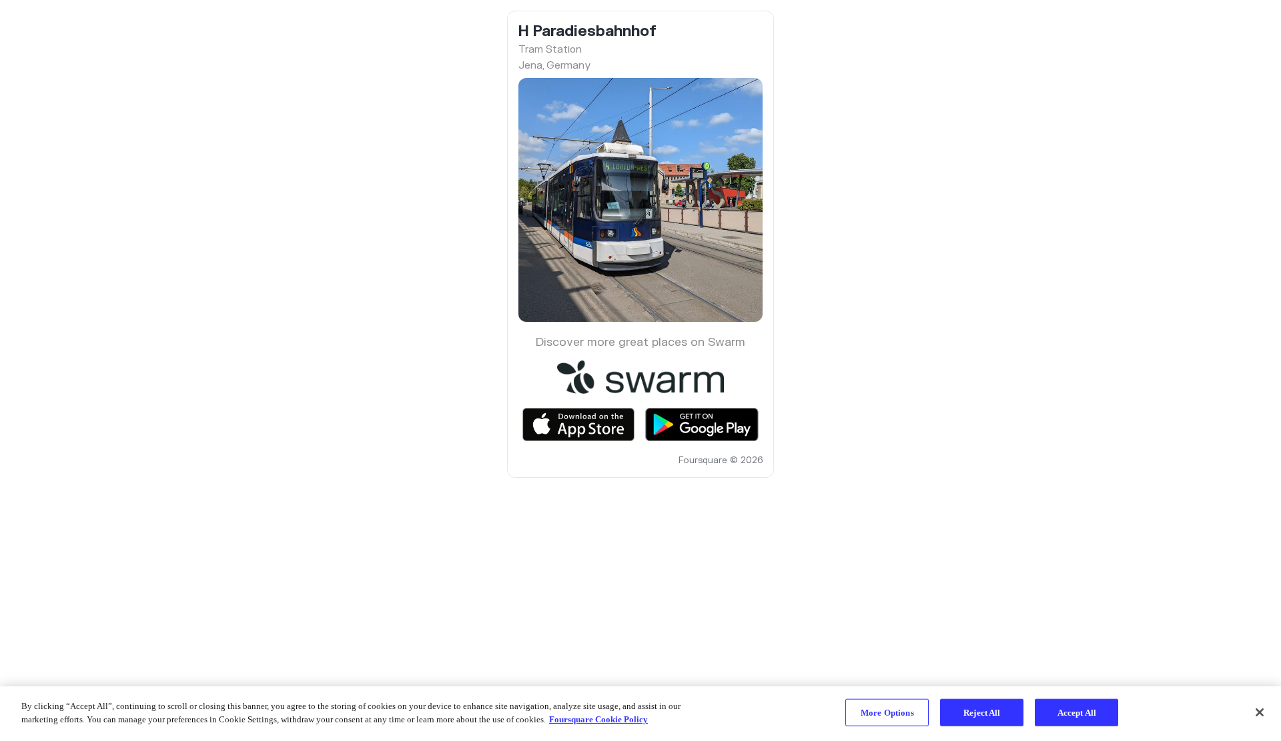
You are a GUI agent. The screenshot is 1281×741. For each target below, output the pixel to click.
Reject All (981, 713)
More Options (887, 713)
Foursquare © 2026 (721, 460)
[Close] (1259, 712)
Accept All (1076, 713)
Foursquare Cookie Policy (598, 719)
